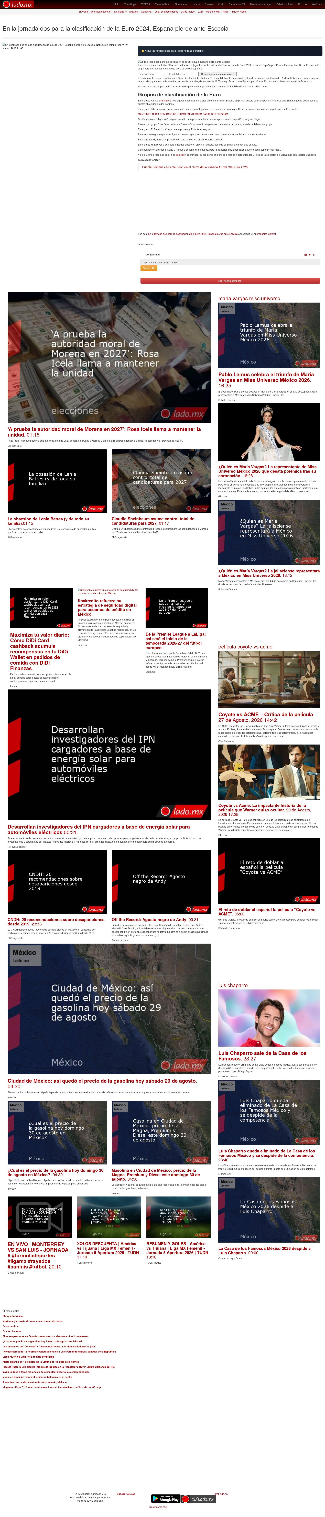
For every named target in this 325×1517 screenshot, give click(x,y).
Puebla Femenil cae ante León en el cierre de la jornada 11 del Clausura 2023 (195, 167)
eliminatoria (165, 100)
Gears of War (213, 11)
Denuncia (146, 11)
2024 (200, 11)
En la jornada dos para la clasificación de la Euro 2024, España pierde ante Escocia (193, 233)
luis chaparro (233, 985)
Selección (181, 154)
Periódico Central (266, 233)
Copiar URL (149, 268)
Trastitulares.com (158, 1507)
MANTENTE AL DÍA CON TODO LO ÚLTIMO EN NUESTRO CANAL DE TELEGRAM (183, 114)
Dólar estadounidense (166, 11)
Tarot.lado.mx (220, 1493)
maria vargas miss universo (249, 298)
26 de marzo (188, 11)
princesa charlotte (101, 11)
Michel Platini (239, 11)
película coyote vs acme (245, 646)
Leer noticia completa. (230, 280)
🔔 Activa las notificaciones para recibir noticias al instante (172, 50)
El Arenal (83, 11)
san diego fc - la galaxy (126, 11)
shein (226, 11)
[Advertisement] (109, 564)
